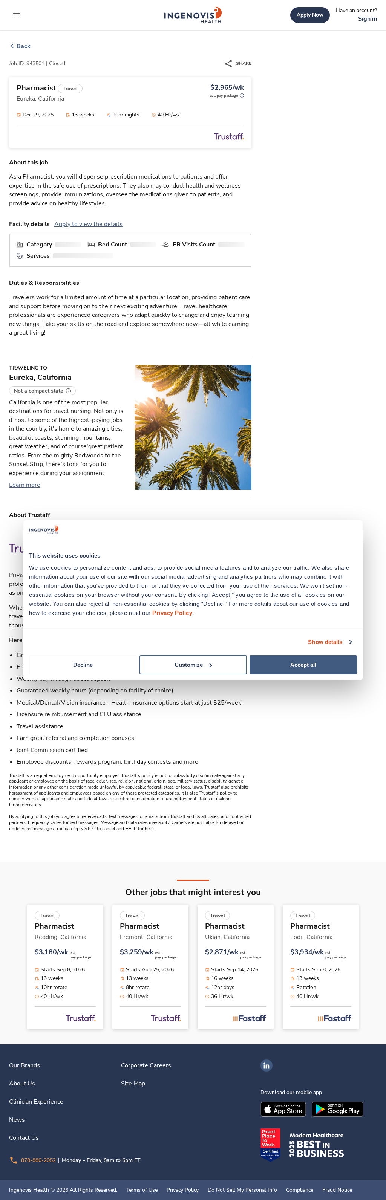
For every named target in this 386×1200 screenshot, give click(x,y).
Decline (83, 664)
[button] (42, 390)
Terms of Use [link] (142, 1190)
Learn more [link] (24, 485)
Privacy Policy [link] (183, 1190)
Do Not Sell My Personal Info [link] (242, 1190)
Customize (189, 664)
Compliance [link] (299, 1190)
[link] (193, 15)
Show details (325, 642)
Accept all (303, 664)
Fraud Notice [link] (337, 1190)
